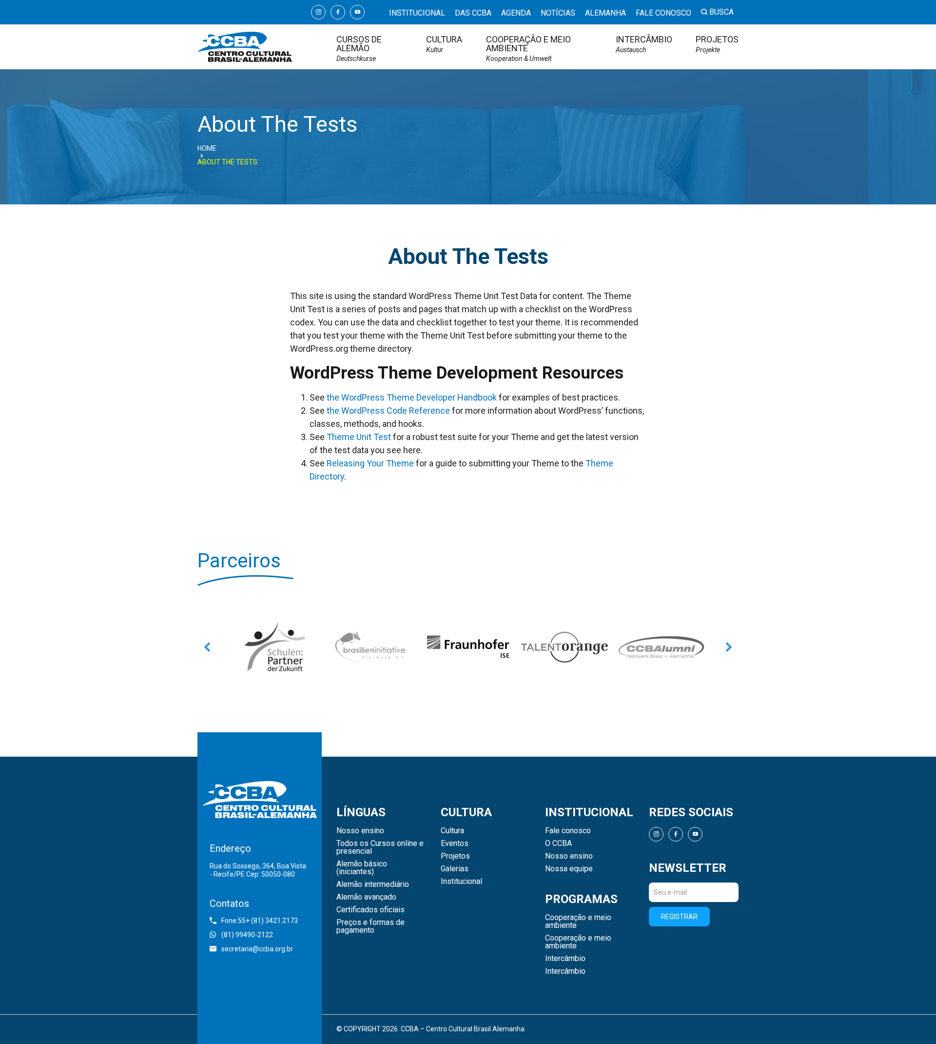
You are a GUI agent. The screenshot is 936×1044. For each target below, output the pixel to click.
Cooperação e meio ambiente (528, 48)
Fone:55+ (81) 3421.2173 (259, 920)
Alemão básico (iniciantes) (361, 868)
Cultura (444, 44)
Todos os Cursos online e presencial (380, 847)
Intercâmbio (644, 44)
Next (729, 647)
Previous (207, 647)
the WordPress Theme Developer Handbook (412, 397)
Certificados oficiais (370, 910)
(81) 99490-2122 (247, 934)
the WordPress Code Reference (388, 410)
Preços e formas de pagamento (370, 926)
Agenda (516, 13)
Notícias (558, 13)
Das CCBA (473, 13)
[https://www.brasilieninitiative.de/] (371, 646)
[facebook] (338, 12)
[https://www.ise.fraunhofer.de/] (468, 646)
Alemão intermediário (372, 884)
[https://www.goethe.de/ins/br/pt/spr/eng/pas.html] (275, 646)
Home (206, 148)
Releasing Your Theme (370, 463)
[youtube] (357, 12)
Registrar (679, 917)
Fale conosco (663, 13)
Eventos (454, 843)
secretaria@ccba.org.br (257, 948)
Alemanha (605, 13)
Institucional (417, 13)
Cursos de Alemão (359, 48)
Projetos (717, 44)
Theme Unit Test (359, 437)
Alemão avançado (366, 897)
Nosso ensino (360, 831)
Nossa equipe (569, 869)
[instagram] (318, 12)
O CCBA (558, 843)
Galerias (454, 869)
